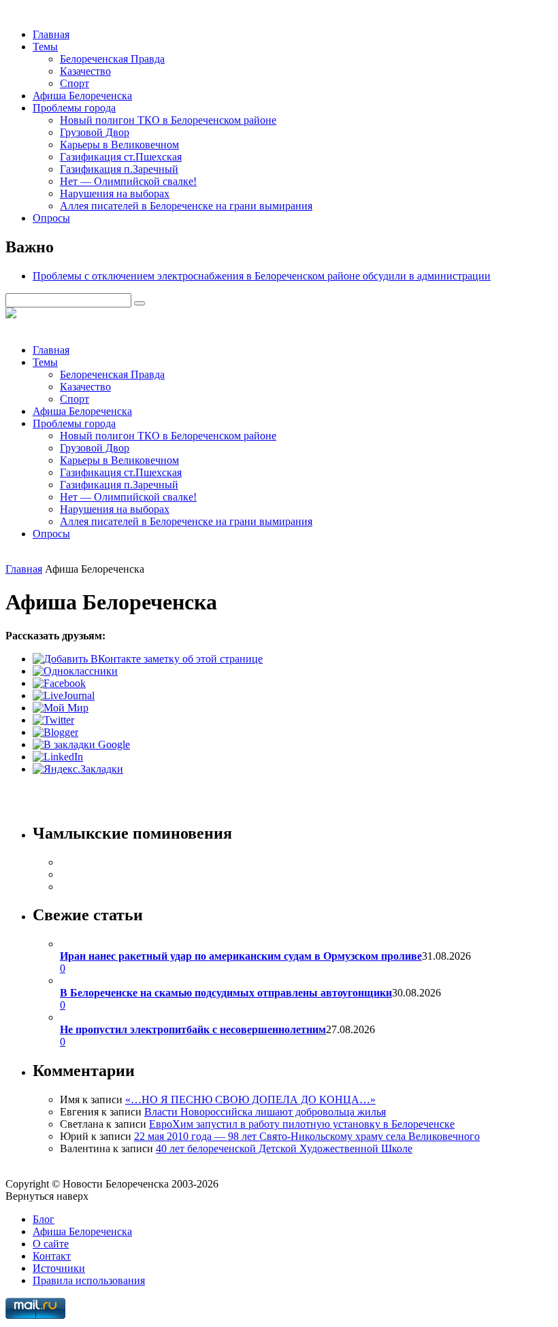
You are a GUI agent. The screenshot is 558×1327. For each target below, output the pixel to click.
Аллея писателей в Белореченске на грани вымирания (186, 206)
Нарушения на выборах (114, 193)
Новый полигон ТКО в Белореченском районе (168, 120)
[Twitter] (53, 720)
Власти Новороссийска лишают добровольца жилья (265, 1112)
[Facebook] (59, 683)
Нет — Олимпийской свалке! (128, 181)
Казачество (85, 71)
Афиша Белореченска (82, 95)
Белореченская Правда (112, 59)
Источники (59, 1268)
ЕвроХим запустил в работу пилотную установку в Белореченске (302, 1124)
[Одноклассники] (75, 671)
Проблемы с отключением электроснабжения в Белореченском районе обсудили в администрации (262, 276)
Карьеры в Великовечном (119, 144)
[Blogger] (55, 732)
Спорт (74, 83)
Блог (43, 1219)
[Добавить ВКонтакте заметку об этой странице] (148, 659)
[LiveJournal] (64, 695)
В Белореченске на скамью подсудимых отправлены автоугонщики (226, 992)
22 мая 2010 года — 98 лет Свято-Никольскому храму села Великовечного (307, 1136)
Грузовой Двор (94, 132)
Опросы (51, 218)
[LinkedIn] (58, 756)
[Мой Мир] (60, 707)
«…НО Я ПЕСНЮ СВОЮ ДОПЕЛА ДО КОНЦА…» (250, 1099)
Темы (45, 46)
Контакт (52, 1256)
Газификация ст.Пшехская (121, 157)
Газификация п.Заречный (119, 169)
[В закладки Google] (81, 744)
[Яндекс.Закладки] (78, 769)
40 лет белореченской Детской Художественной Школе (284, 1148)
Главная (51, 34)
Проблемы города (74, 108)
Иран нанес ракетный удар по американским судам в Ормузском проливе (241, 956)
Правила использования (89, 1280)
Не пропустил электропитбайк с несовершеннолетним (193, 1029)
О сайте (51, 1243)
